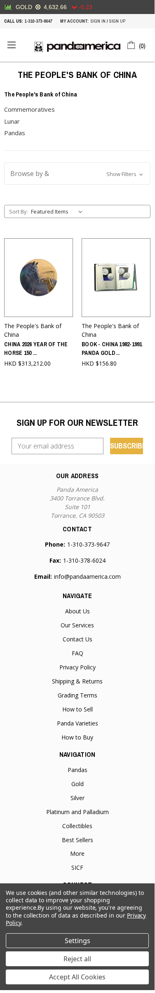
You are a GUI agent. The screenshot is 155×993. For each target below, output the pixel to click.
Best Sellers (77, 840)
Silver (77, 798)
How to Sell (77, 709)
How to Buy (77, 737)
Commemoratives (29, 109)
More (77, 853)
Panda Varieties (77, 723)
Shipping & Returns (77, 681)
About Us (77, 611)
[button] (77, 173)
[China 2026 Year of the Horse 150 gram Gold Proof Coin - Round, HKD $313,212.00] (38, 277)
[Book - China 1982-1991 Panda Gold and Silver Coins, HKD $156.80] (116, 277)
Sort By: (18, 211)
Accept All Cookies (77, 976)
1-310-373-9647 (38, 21)
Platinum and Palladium (77, 812)
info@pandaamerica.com (87, 576)
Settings (77, 940)
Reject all (77, 958)
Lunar (12, 121)
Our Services (77, 625)
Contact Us (77, 639)
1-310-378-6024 (84, 560)
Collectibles (77, 826)
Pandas (14, 133)
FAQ (77, 653)
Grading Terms (77, 695)
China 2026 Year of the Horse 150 (36, 348)
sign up (117, 21)
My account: (74, 21)
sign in (98, 21)
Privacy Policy (77, 667)
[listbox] (58, 211)
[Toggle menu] (11, 45)
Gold (77, 784)
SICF (77, 867)
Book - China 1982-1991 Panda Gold (112, 348)
